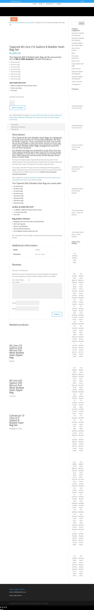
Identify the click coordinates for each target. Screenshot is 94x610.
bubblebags (29, 117)
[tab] (37, 124)
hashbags (56, 117)
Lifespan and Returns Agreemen (34, 177)
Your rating (16, 280)
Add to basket (17, 107)
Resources (49, 4)
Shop (40, 4)
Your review (16, 282)
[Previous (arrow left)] (0, 609)
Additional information (18, 127)
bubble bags (13, 117)
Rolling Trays (76, 61)
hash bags (43, 117)
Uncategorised (76, 84)
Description (14, 124)
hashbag (50, 117)
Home (34, 4)
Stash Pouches (76, 69)
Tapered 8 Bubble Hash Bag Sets (24, 22)
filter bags (36, 117)
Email (14, 308)
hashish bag (13, 119)
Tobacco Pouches (77, 81)
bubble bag (57, 115)
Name (14, 303)
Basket (59, 4)
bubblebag (21, 117)
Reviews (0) (14, 129)
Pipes (73, 53)
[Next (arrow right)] (2, 609)
